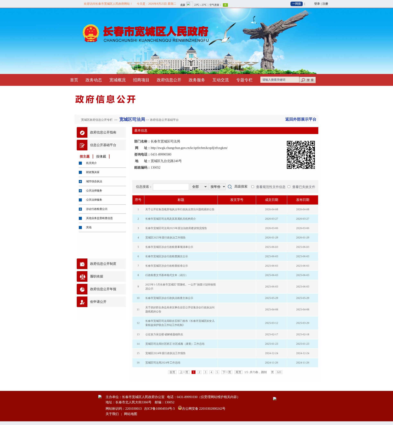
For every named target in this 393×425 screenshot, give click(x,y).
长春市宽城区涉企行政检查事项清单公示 (169, 246)
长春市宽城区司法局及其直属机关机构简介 (170, 218)
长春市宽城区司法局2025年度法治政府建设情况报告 (176, 228)
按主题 (85, 156)
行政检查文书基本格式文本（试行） (166, 275)
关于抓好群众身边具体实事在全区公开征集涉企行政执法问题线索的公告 (180, 309)
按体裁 (101, 156)
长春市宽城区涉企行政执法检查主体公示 (169, 298)
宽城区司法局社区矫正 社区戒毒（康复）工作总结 (174, 343)
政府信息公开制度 (103, 263)
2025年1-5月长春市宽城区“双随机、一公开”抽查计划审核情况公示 (180, 286)
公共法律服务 (94, 190)
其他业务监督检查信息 (99, 218)
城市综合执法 (94, 181)
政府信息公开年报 (103, 289)
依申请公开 (98, 301)
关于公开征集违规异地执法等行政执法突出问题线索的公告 (180, 209)
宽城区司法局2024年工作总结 (162, 362)
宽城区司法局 (131, 119)
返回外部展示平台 (300, 119)
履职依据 (96, 276)
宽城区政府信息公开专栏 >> (99, 119)
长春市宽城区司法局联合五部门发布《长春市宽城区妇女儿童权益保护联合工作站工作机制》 (180, 323)
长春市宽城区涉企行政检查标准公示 (166, 265)
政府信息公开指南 (103, 132)
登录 (317, 3)
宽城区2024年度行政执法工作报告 (165, 353)
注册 (325, 3)
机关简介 (91, 162)
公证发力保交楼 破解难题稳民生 (164, 334)
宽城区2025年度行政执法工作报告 (165, 237)
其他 (88, 227)
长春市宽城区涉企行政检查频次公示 (166, 256)
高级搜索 (240, 186)
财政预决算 (92, 172)
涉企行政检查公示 (96, 208)
